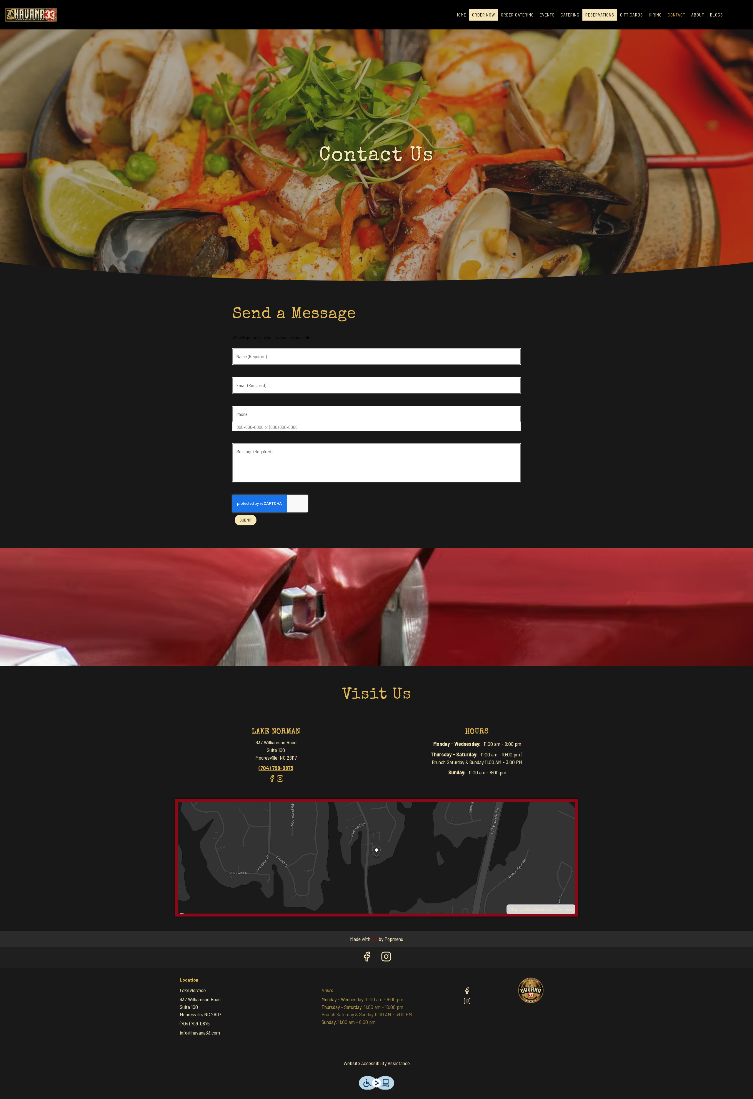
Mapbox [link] (517, 909)
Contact (676, 14)
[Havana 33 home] (31, 14)
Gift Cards (631, 14)
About (697, 14)
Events (547, 14)
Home (461, 14)
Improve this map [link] (561, 909)
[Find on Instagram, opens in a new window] (280, 781)
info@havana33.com (200, 1032)
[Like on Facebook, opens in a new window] (272, 781)
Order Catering (517, 14)
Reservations (599, 14)
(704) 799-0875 (195, 1023)
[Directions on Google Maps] (376, 857)
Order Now (483, 14)
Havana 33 (531, 990)
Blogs (716, 14)
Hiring (655, 14)
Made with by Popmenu (203, 939)
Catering (570, 14)
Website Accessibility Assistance (377, 1063)
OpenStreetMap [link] (538, 909)
